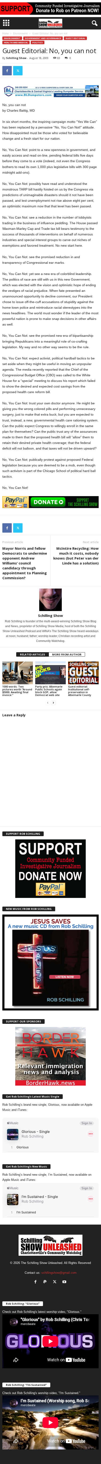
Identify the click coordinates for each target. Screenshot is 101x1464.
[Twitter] (18, 70)
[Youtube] (65, 1282)
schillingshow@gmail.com (59, 1272)
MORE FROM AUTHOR (67, 654)
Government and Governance (43, 38)
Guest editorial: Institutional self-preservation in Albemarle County (79, 691)
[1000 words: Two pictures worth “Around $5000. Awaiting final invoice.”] (17, 673)
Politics (37, 42)
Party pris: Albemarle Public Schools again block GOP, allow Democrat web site (48, 691)
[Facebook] (7, 70)
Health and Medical (16, 42)
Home (5, 33)
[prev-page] (47, 702)
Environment (20, 33)
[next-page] (53, 702)
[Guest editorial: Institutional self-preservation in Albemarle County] (83, 673)
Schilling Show (16, 58)
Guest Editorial (75, 38)
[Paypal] (46, 1282)
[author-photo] (50, 600)
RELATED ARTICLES (32, 654)
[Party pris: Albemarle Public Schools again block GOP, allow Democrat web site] (50, 673)
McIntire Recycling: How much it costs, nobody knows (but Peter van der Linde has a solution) (76, 555)
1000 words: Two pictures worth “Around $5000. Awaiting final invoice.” (17, 691)
